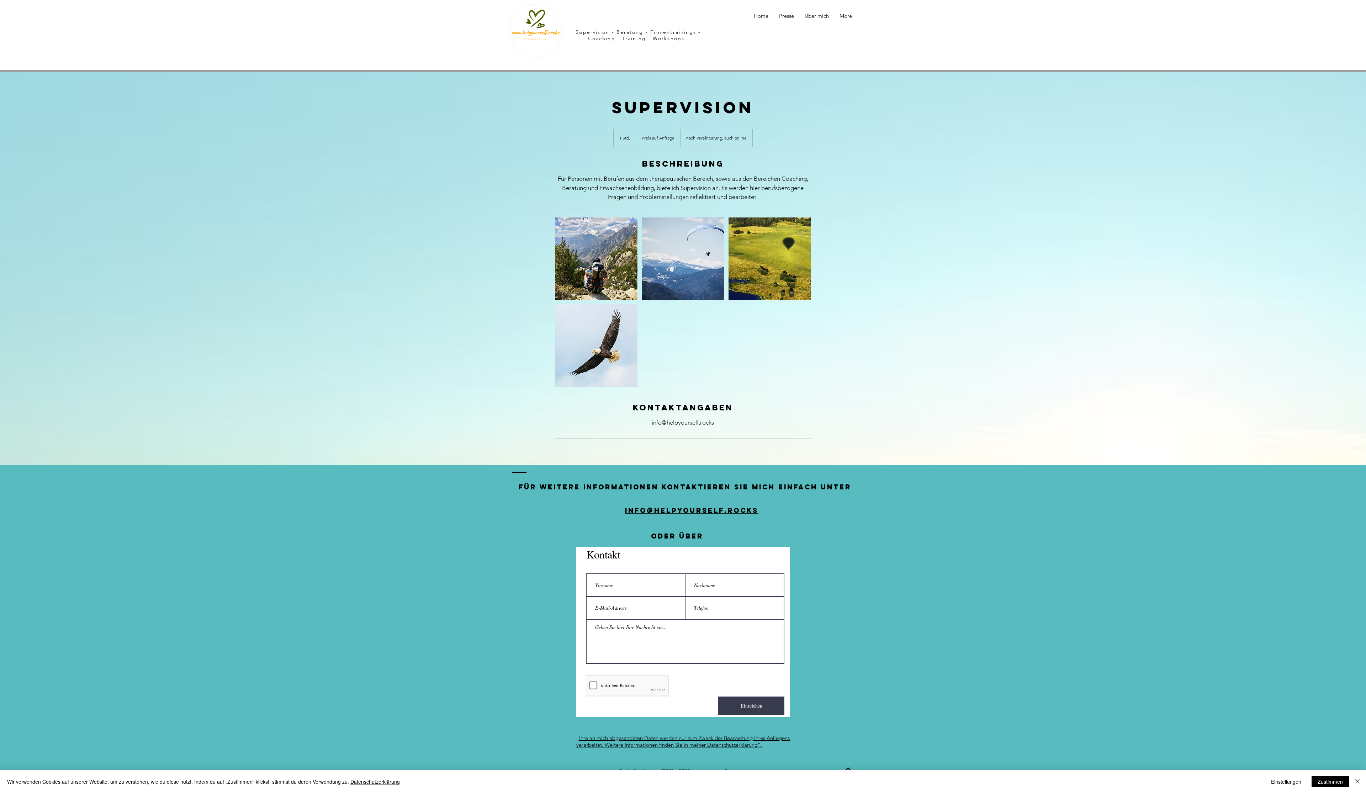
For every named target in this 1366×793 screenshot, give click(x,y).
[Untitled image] (596, 258)
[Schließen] (1357, 781)
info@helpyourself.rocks (691, 510)
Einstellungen (1286, 781)
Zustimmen (1330, 781)
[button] (786, 16)
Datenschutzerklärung (375, 781)
